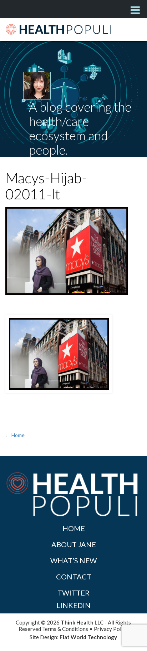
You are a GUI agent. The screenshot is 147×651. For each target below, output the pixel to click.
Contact (73, 576)
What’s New (73, 560)
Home (73, 528)
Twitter (73, 592)
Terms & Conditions (65, 629)
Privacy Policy (111, 629)
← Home (15, 435)
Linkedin (73, 605)
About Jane (73, 544)
